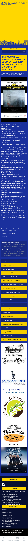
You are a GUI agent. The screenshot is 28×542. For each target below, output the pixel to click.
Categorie (10, 540)
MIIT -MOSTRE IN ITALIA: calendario (13, 284)
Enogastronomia (7, 320)
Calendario (17, 540)
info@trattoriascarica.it (7, 201)
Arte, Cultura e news (8, 269)
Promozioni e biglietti (9, 273)
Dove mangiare (7, 309)
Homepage (4, 509)
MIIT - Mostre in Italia (9, 288)
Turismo (5, 305)
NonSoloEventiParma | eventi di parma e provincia (14, 4)
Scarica (8, 198)
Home (3, 540)
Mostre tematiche (8, 300)
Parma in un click (7, 335)
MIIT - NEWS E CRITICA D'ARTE (12, 292)
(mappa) (12, 149)
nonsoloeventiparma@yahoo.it (9, 494)
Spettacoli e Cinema (8, 265)
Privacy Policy (11, 504)
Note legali (4, 504)
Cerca (24, 540)
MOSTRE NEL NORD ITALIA (10, 276)
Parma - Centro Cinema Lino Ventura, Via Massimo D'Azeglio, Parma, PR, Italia (12, 74)
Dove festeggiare (8, 316)
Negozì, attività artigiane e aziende (13, 324)
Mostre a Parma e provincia (10, 296)
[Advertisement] (14, 23)
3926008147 (10, 500)
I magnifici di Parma (8, 332)
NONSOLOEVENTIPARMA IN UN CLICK (14, 339)
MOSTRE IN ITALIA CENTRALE (11, 280)
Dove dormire (6, 312)
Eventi (4, 261)
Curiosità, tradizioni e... (9, 328)
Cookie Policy (19, 504)
